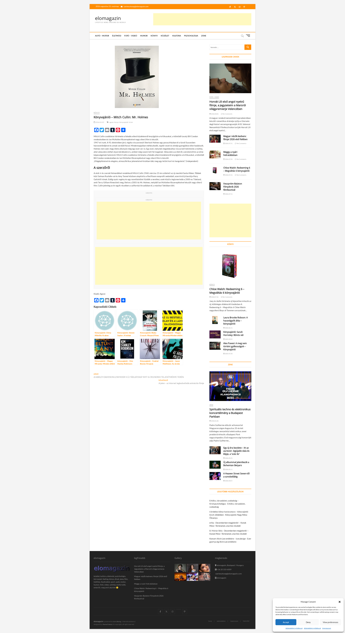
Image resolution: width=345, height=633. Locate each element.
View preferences (330, 622)
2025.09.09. (229, 339)
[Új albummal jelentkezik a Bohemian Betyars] (215, 465)
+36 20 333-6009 (224, 569)
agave (111, 122)
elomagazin (108, 18)
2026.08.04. (215, 114)
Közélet (165, 36)
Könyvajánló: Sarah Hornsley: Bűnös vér (233, 333)
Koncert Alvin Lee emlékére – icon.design (227, 538)
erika (211, 523)
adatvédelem (221, 621)
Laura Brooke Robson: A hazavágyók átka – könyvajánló (235, 320)
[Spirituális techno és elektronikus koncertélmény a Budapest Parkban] (230, 386)
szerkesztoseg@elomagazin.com (136, 6)
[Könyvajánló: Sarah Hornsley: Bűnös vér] (215, 334)
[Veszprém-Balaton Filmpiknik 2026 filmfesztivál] (215, 186)
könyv (116, 122)
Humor (144, 36)
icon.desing (117, 621)
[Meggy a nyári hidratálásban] (215, 154)
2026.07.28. (229, 159)
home (210, 621)
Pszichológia (191, 36)
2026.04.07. (229, 481)
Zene (203, 36)
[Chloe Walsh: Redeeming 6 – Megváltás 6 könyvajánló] (215, 170)
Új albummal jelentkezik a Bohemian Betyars (236, 464)
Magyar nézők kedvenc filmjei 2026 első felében (235, 138)
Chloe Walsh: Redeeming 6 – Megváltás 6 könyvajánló (236, 169)
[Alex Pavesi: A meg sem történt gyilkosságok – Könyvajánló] (215, 346)
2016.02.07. (99, 122)
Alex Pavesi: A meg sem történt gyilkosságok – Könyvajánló (235, 346)
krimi (131, 122)
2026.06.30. (215, 421)
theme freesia (107, 624)
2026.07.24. (229, 175)
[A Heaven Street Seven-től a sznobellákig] (215, 476)
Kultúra (176, 36)
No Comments (227, 114)
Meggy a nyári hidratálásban (230, 153)
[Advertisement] (202, 19)
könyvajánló (123, 122)
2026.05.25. (229, 458)
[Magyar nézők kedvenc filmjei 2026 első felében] (215, 139)
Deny (308, 622)
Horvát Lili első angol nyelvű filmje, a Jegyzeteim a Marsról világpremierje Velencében (227, 105)
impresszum (234, 621)
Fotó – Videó (130, 36)
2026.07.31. (229, 143)
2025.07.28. (229, 353)
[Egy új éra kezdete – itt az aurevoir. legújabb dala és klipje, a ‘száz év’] (215, 450)
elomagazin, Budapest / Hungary (230, 565)
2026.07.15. (229, 194)
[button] (339, 602)
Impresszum (326, 628)
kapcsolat (246, 621)
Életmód (116, 36)
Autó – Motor (102, 36)
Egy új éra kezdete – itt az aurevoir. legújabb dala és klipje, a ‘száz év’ (236, 450)
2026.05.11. (229, 469)
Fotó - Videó (214, 97)
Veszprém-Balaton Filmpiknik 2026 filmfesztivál (232, 186)
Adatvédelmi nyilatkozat (294, 628)
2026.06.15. (229, 328)
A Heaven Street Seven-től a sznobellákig (236, 475)
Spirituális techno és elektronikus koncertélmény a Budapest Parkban (230, 412)
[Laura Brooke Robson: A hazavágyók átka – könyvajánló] (215, 320)
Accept (286, 622)
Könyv (154, 36)
